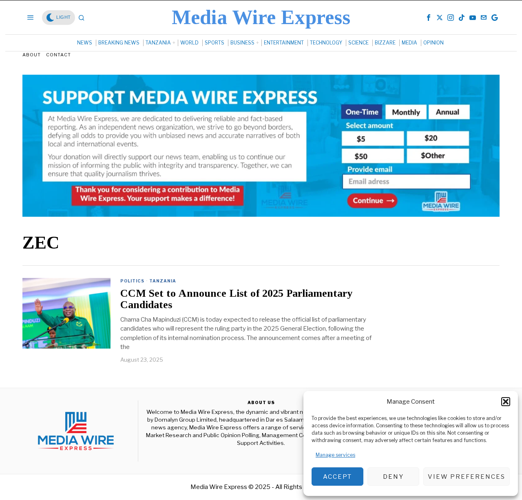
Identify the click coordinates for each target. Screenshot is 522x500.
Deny (393, 476)
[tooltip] (429, 17)
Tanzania (162, 280)
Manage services (335, 455)
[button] (506, 402)
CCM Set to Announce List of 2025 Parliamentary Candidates (236, 299)
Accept (337, 476)
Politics (132, 280)
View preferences (466, 476)
